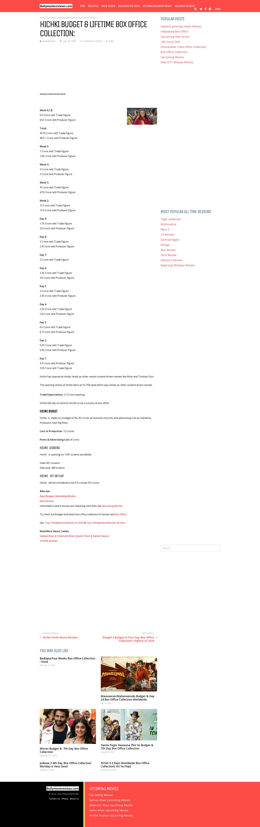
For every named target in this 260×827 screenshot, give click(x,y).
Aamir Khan (83, 536)
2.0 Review (167, 234)
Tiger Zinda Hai (171, 219)
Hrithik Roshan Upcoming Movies (111, 815)
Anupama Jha (48, 41)
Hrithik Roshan (49, 540)
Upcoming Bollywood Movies (157, 6)
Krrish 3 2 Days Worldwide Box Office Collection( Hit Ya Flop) (125, 764)
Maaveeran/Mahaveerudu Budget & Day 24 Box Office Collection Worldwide (127, 697)
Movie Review (108, 6)
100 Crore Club (170, 42)
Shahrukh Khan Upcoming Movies (111, 805)
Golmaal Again (170, 239)
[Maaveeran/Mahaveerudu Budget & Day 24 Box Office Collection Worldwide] (129, 674)
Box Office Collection (174, 52)
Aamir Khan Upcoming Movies (108, 810)
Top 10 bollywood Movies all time (106, 522)
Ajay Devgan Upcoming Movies (58, 496)
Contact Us (54, 799)
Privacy (64, 799)
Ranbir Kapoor (101, 536)
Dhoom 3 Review (171, 260)
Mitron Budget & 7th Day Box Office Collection (64, 750)
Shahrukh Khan (66, 536)
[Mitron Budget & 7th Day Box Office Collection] (68, 726)
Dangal (165, 245)
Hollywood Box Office (174, 31)
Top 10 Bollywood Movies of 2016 (64, 522)
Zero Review (168, 255)
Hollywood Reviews (185, 6)
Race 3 (165, 229)
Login (217, 9)
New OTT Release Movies (177, 62)
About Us (74, 799)
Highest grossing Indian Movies (181, 26)
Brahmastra (168, 224)
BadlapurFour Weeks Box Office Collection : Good (67, 660)
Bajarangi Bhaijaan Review (178, 265)
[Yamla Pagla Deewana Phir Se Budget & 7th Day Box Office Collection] (129, 724)
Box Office (93, 6)
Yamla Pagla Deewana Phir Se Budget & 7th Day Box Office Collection (127, 746)
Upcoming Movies (112, 506)
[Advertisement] (98, 68)
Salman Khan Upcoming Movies (109, 800)
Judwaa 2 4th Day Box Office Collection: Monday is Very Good (66, 764)
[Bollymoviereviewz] (56, 7)
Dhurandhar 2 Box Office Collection (183, 47)
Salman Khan (47, 536)
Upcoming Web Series (175, 36)
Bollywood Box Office (129, 6)
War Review (168, 250)
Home (82, 6)
